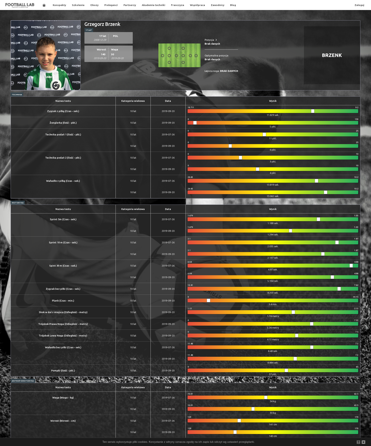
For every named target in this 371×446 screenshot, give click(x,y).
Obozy (94, 5)
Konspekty (59, 5)
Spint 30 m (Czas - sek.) (63, 265)
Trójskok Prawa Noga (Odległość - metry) (63, 324)
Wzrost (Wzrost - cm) (63, 420)
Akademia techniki (153, 5)
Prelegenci (111, 5)
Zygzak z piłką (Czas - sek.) (63, 111)
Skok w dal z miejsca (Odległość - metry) (63, 312)
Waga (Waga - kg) (63, 397)
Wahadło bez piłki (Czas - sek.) (63, 347)
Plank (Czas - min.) (63, 300)
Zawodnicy (217, 5)
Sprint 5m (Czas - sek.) (63, 219)
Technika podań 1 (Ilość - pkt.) (63, 134)
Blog (233, 5)
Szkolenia (78, 5)
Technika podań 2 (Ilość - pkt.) (63, 157)
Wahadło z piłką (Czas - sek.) (63, 180)
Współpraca (197, 5)
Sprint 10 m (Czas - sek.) (63, 242)
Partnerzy (129, 5)
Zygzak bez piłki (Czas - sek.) (63, 288)
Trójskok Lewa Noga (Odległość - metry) (63, 335)
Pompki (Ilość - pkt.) (63, 370)
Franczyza (177, 5)
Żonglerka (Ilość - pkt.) (63, 122)
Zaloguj (359, 5)
